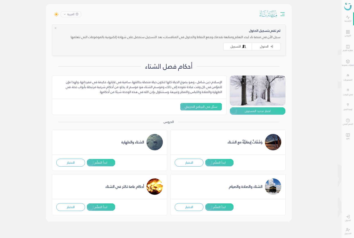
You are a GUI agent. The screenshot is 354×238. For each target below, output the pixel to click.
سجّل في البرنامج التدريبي (203, 107)
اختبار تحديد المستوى (260, 111)
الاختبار (191, 162)
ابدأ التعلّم (221, 162)
